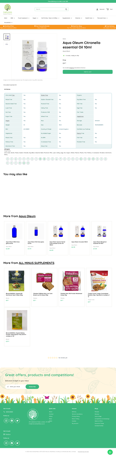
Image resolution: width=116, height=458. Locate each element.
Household (7, 22)
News (50, 418)
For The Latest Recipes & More (76, 28)
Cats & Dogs (98, 416)
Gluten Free (44, 95)
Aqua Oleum (66, 51)
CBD (12, 18)
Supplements (67, 18)
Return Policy (75, 418)
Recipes (97, 411)
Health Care (89, 18)
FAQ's (50, 421)
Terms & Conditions (77, 414)
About (50, 411)
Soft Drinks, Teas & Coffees (49, 18)
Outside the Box (99, 425)
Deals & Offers (99, 421)
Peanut (79, 133)
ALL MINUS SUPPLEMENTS (36, 263)
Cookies (74, 421)
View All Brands (41, 28)
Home (64, 38)
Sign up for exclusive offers (8, 28)
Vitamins (78, 18)
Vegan (35, 18)
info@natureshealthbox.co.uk (37, 423)
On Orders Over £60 (110, 28)
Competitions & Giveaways (102, 418)
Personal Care (101, 18)
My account (75, 423)
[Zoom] (34, 56)
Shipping (71, 67)
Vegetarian (80, 116)
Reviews (97, 414)
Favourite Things (99, 423)
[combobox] (52, 9)
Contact (51, 414)
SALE (5, 18)
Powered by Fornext (83, 451)
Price (64, 60)
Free (13, 95)
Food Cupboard (23, 18)
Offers (50, 416)
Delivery (74, 411)
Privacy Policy (76, 416)
